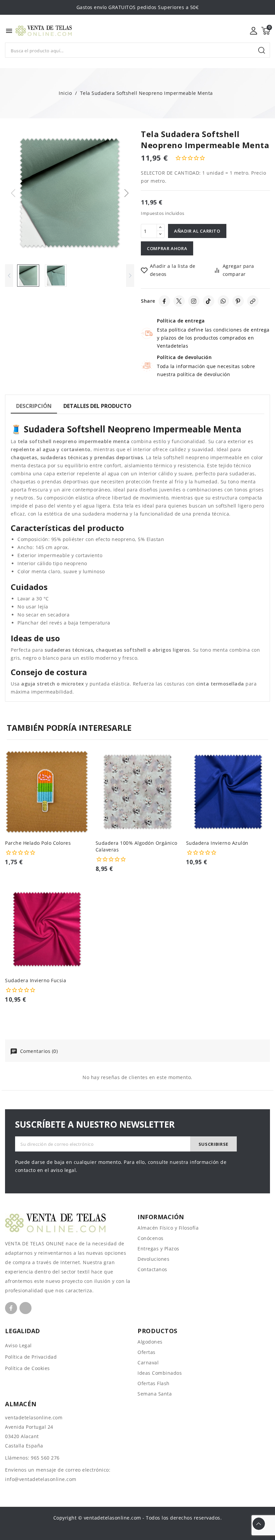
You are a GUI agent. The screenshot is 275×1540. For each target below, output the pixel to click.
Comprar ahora (167, 248)
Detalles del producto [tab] (97, 406)
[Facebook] (164, 301)
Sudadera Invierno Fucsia (35, 980)
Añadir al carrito (197, 231)
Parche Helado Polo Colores (38, 843)
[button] (126, 193)
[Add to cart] (86, 797)
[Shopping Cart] (265, 30)
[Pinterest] (238, 301)
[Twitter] (179, 301)
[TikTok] (208, 301)
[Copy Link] (253, 301)
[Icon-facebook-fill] (11, 1308)
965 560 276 (45, 1458)
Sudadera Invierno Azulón (217, 843)
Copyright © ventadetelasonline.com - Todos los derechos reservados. (137, 1518)
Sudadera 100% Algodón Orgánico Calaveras (136, 846)
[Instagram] (194, 301)
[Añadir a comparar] (86, 771)
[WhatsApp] (223, 301)
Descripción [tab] (34, 406)
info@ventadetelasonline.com (40, 1479)
